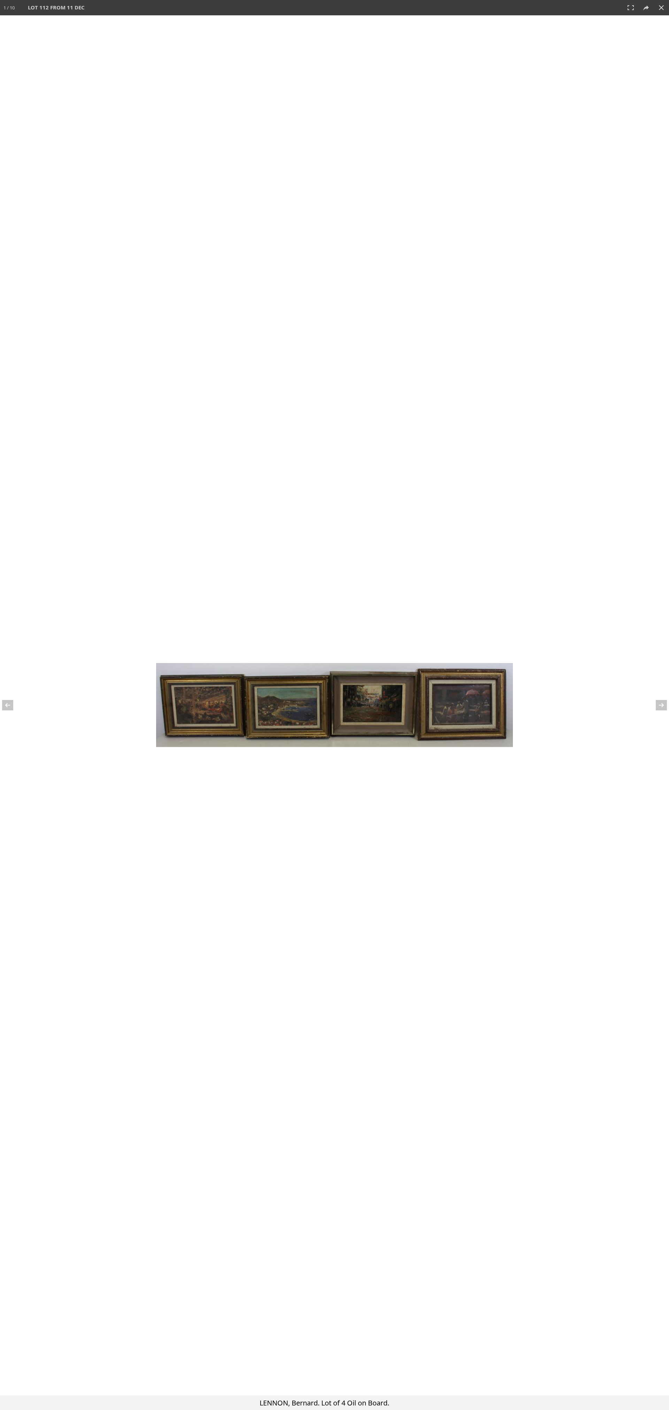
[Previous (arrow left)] (12, 705)
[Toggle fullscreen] (630, 7)
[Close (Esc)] (661, 7)
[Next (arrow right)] (657, 705)
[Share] (646, 7)
